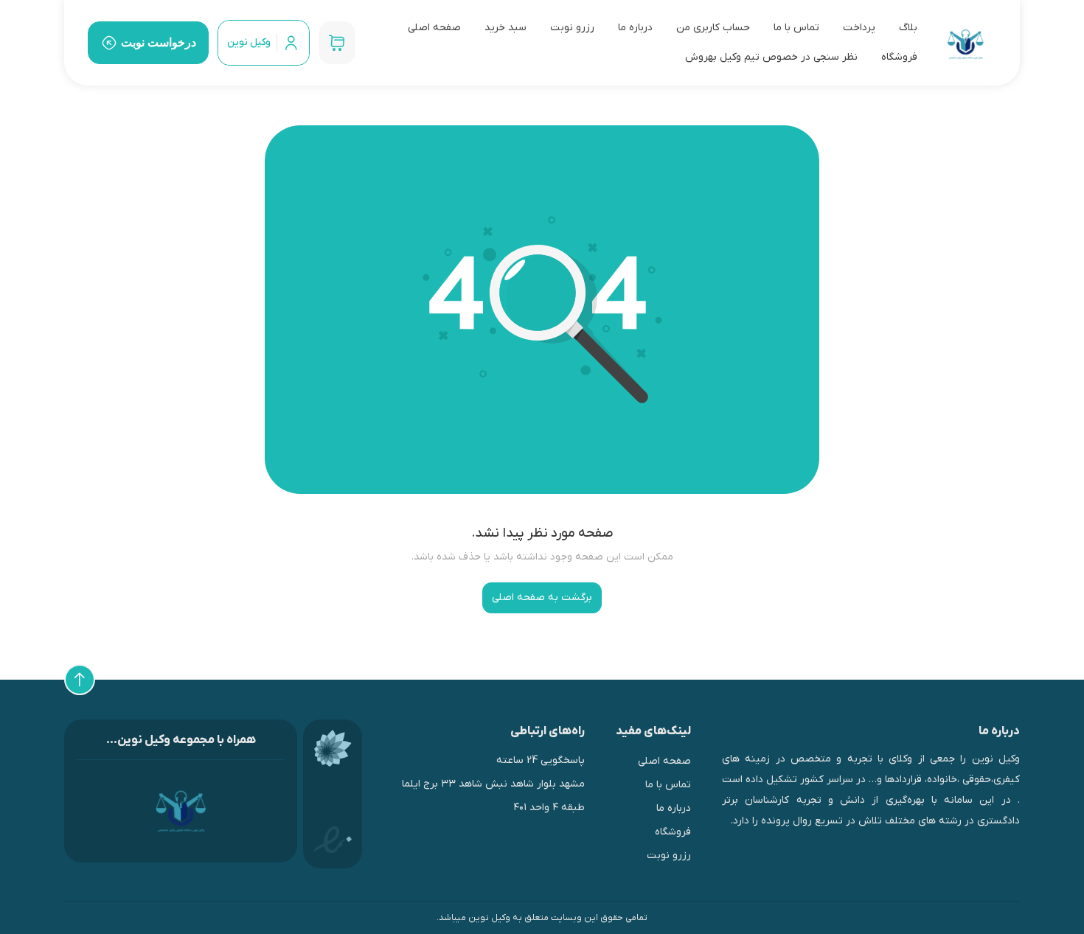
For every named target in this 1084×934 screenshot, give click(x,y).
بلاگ (908, 28)
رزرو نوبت (572, 28)
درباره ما (635, 28)
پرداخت (859, 28)
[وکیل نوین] (965, 43)
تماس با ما (796, 28)
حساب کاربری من (713, 28)
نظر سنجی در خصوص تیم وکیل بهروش (771, 57)
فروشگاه (899, 57)
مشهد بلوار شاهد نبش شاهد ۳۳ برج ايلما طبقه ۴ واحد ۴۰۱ (493, 796)
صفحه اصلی (434, 28)
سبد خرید (505, 28)
